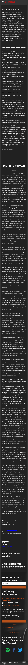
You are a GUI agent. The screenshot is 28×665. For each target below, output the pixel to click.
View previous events (14, 632)
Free (24, 662)
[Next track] (7, 662)
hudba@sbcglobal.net (7, 546)
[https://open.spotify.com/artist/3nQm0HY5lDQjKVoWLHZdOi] (8, 650)
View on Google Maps (7, 627)
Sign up (14, 587)
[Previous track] (2, 662)
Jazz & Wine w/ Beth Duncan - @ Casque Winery (13, 599)
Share (14, 624)
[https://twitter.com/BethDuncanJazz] (20, 650)
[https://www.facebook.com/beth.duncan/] (14, 650)
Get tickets (14, 621)
